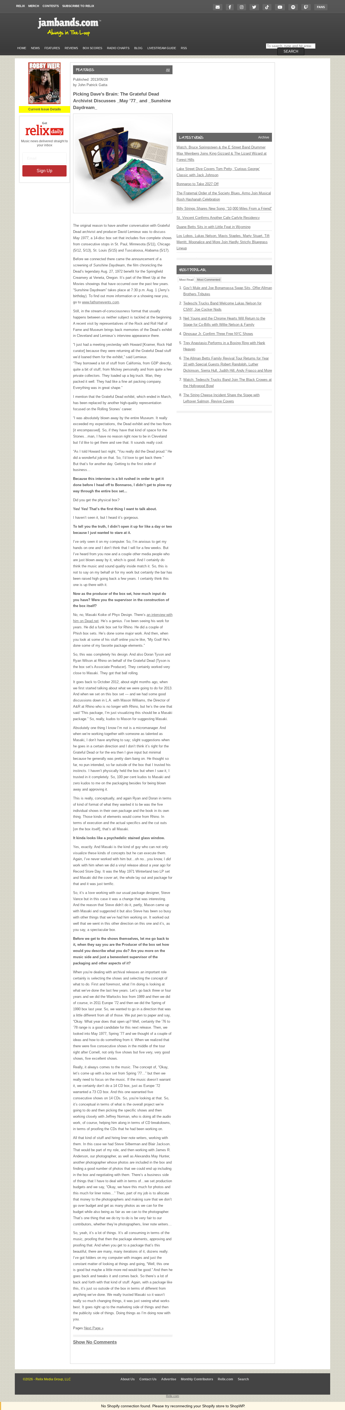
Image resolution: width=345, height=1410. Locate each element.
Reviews (71, 48)
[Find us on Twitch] (307, 7)
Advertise (168, 1379)
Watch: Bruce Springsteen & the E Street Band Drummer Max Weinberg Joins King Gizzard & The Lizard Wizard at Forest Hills (222, 153)
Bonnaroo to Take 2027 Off (198, 184)
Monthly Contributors (197, 1379)
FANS (321, 7)
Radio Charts (118, 48)
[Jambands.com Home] (70, 37)
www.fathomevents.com (100, 302)
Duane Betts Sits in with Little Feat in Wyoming (213, 227)
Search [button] (291, 51)
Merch (33, 6)
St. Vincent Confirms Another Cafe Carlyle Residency (218, 218)
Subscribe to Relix (78, 6)
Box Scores (92, 48)
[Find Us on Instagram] (243, 7)
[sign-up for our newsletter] (219, 7)
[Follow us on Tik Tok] (268, 7)
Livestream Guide (161, 48)
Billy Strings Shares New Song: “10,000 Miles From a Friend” (224, 208)
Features (52, 48)
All (168, 70)
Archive (263, 137)
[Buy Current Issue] (44, 103)
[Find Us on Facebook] (231, 7)
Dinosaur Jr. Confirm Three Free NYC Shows (218, 334)
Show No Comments (95, 1342)
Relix (20, 6)
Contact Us (148, 1379)
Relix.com (225, 1379)
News (35, 48)
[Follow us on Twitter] (255, 7)
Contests (51, 6)
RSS (184, 48)
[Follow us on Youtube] (281, 7)
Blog (138, 48)
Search (243, 1379)
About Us (127, 1379)
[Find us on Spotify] (294, 7)
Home (21, 48)
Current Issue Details (44, 109)
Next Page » (94, 1328)
